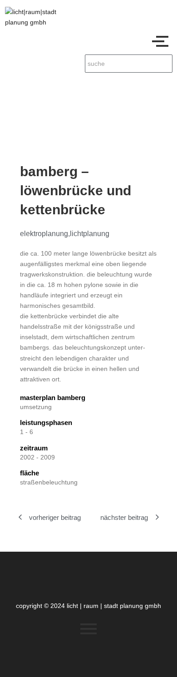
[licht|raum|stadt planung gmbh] (39, 17)
